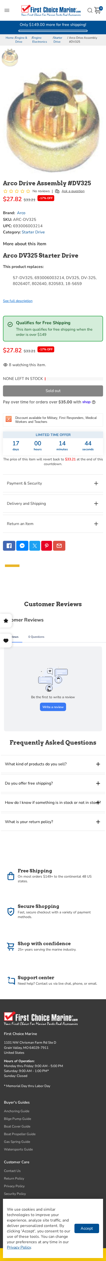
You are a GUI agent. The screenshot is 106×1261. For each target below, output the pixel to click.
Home (10, 38)
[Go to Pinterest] (46, 546)
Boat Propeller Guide (19, 1134)
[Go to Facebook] (9, 546)
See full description (18, 301)
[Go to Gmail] (59, 546)
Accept (87, 1228)
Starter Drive (57, 40)
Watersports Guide (18, 1149)
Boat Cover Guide (17, 1126)
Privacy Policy (14, 1186)
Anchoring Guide (16, 1111)
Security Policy (15, 1193)
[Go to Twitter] (34, 546)
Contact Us (12, 1170)
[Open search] (90, 10)
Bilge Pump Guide (17, 1118)
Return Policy (14, 1178)
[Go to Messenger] (22, 546)
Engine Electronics (39, 40)
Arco (21, 213)
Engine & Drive (21, 40)
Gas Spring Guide (17, 1141)
